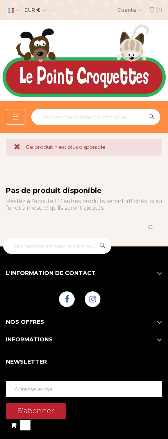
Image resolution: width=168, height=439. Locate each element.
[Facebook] (67, 299)
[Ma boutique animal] (84, 60)
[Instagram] (92, 299)
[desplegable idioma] (13, 10)
